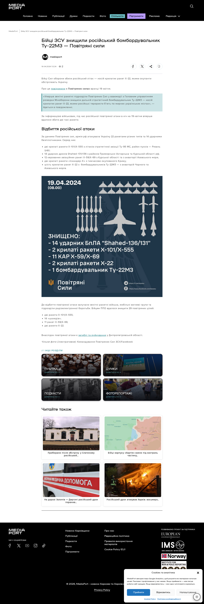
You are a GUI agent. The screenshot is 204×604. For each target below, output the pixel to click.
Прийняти (138, 592)
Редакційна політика (116, 536)
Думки (74, 16)
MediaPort (13, 31)
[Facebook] (133, 66)
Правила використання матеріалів (118, 542)
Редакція (171, 16)
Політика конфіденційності (169, 599)
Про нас (109, 531)
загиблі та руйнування (92, 335)
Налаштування (188, 592)
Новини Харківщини (77, 531)
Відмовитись (163, 592)
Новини (42, 16)
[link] (10, 545)
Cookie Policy (150, 599)
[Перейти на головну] (17, 7)
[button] (198, 572)
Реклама (154, 16)
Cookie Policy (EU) (114, 549)
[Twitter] (142, 66)
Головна (28, 16)
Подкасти (88, 16)
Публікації (58, 16)
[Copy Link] (159, 66)
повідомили (58, 88)
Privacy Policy (102, 590)
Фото (103, 16)
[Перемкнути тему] (196, 596)
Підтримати (136, 16)
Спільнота (117, 16)
